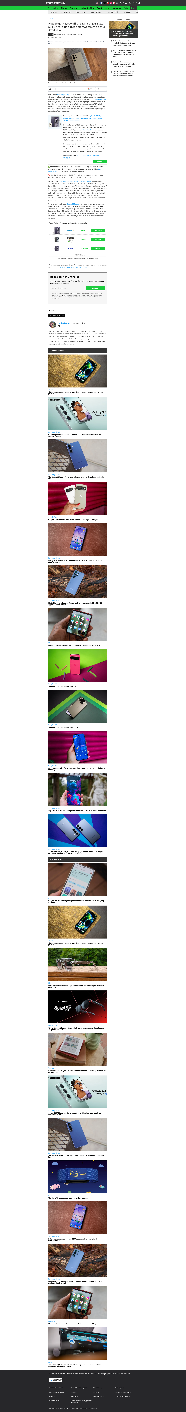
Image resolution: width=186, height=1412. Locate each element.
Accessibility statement (56, 1392)
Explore (55, 8)
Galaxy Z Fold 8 (96, 12)
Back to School (66, 12)
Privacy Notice (58, 295)
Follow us (92, 89)
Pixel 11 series (81, 12)
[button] (136, 3)
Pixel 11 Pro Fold (112, 12)
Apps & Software (103, 8)
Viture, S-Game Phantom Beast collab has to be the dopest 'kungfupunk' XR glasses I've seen (124, 54)
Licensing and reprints (122, 1396)
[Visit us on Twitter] (104, 3)
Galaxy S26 (127, 12)
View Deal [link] (98, 230)
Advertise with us (98, 1396)
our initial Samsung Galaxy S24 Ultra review (75, 181)
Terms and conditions (56, 1388)
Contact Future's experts (79, 1388)
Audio (126, 8)
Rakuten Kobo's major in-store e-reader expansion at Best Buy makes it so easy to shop (124, 64)
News (51, 34)
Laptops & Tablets (87, 8)
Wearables (74, 8)
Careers (73, 1392)
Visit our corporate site (122, 1374)
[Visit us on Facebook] (101, 3)
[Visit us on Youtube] (107, 3)
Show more (79, 255)
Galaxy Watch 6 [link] (87, 130)
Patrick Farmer (61, 34)
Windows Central (54, 1401)
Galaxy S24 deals (73, 204)
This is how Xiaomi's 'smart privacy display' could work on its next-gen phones (124, 34)
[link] (55, 122)
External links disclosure (123, 1392)
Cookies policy (119, 1388)
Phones (64, 8)
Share (53, 89)
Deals (133, 8)
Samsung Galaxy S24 (64, 95)
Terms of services (75, 293)
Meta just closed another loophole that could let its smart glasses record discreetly (124, 43)
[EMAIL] (59, 326)
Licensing (96, 1392)
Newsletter (103, 89)
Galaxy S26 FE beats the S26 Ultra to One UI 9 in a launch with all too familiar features (123, 73)
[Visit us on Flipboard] (114, 3)
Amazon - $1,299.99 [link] (84, 155)
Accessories (116, 8)
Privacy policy (97, 1388)
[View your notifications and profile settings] (130, 3)
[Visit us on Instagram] (111, 3)
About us (52, 1396)
